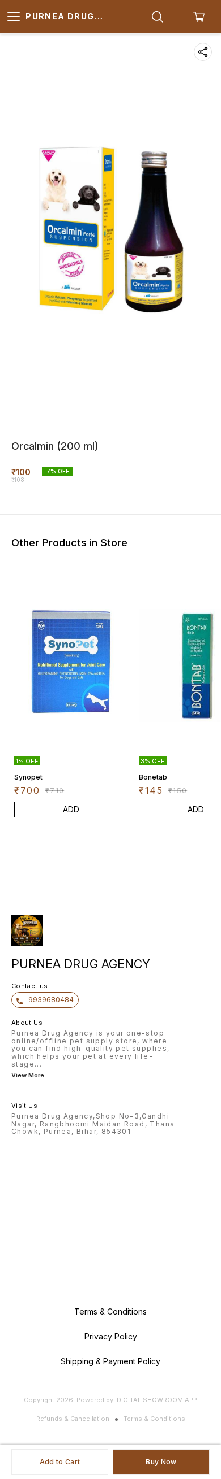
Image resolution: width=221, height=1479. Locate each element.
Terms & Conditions (154, 1419)
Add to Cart (60, 1462)
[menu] (13, 17)
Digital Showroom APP (157, 1400)
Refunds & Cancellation (72, 1419)
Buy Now (161, 1462)
